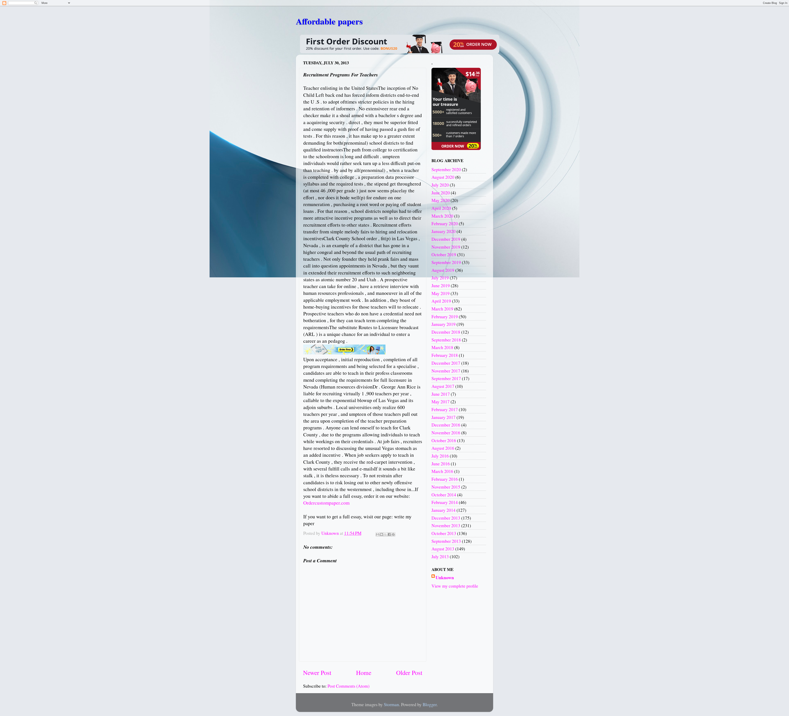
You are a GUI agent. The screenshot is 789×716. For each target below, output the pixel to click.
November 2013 (445, 525)
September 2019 (446, 262)
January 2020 (443, 231)
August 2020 (442, 177)
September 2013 (446, 541)
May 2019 (440, 293)
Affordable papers (329, 21)
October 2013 (443, 533)
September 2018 (446, 340)
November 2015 (445, 487)
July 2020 (440, 185)
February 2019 (444, 316)
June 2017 (440, 394)
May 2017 (440, 402)
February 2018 (444, 355)
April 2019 (441, 301)
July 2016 (440, 456)
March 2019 (442, 309)
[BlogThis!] (382, 534)
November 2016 (445, 433)
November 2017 (445, 371)
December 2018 (445, 332)
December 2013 (445, 518)
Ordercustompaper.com (326, 502)
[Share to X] (385, 534)
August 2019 (442, 270)
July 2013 (440, 556)
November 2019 (445, 247)
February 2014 (444, 502)
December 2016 (445, 425)
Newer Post (317, 672)
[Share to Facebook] (389, 534)
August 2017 (442, 386)
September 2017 (446, 378)
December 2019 (445, 239)
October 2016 (443, 440)
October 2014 (443, 495)
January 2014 (443, 510)
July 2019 (440, 278)
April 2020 (441, 208)
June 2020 (440, 193)
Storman (391, 704)
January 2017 (443, 417)
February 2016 (444, 479)
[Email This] (378, 534)
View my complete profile (454, 586)
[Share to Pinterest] (393, 534)
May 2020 (440, 200)
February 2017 (444, 409)
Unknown (445, 577)
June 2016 (440, 464)
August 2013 (442, 549)
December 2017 (445, 363)
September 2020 (446, 169)
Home (363, 672)
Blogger (430, 704)
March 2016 (442, 471)
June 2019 (440, 285)
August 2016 (442, 448)
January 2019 (443, 324)
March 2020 (442, 216)
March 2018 (442, 347)
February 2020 (444, 223)
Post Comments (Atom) (348, 686)
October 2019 (443, 254)
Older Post (409, 672)
